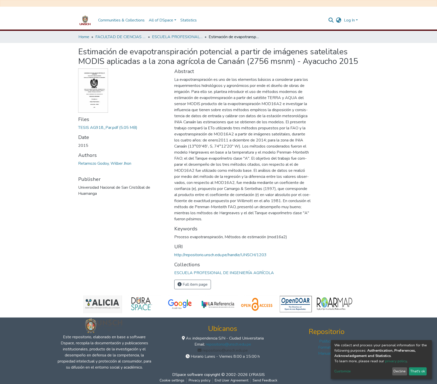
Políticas (326, 341)
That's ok (417, 371)
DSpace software (187, 374)
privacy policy (396, 361)
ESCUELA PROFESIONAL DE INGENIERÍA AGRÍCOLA (177, 37)
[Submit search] (331, 20)
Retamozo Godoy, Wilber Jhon (104, 163)
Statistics (188, 20)
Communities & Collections (121, 20)
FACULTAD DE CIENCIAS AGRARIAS (120, 37)
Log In (349, 20)
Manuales (326, 353)
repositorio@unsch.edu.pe (228, 344)
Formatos (326, 347)
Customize (342, 371)
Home (83, 37)
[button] (339, 20)
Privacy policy (199, 380)
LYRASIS (257, 374)
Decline (400, 371)
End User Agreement (231, 380)
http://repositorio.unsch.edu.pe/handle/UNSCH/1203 (220, 255)
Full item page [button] (195, 284)
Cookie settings (172, 380)
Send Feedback (265, 380)
